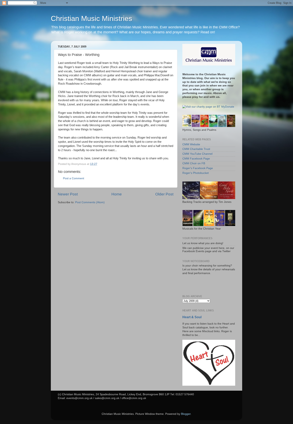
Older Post (164, 194)
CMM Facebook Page (196, 158)
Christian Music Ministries (91, 18)
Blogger (186, 413)
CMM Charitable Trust (196, 149)
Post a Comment (73, 178)
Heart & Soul (192, 317)
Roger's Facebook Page (197, 168)
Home (116, 194)
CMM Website (191, 144)
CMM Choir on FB (193, 163)
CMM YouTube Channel (197, 153)
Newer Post (68, 194)
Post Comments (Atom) (90, 202)
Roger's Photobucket (195, 172)
